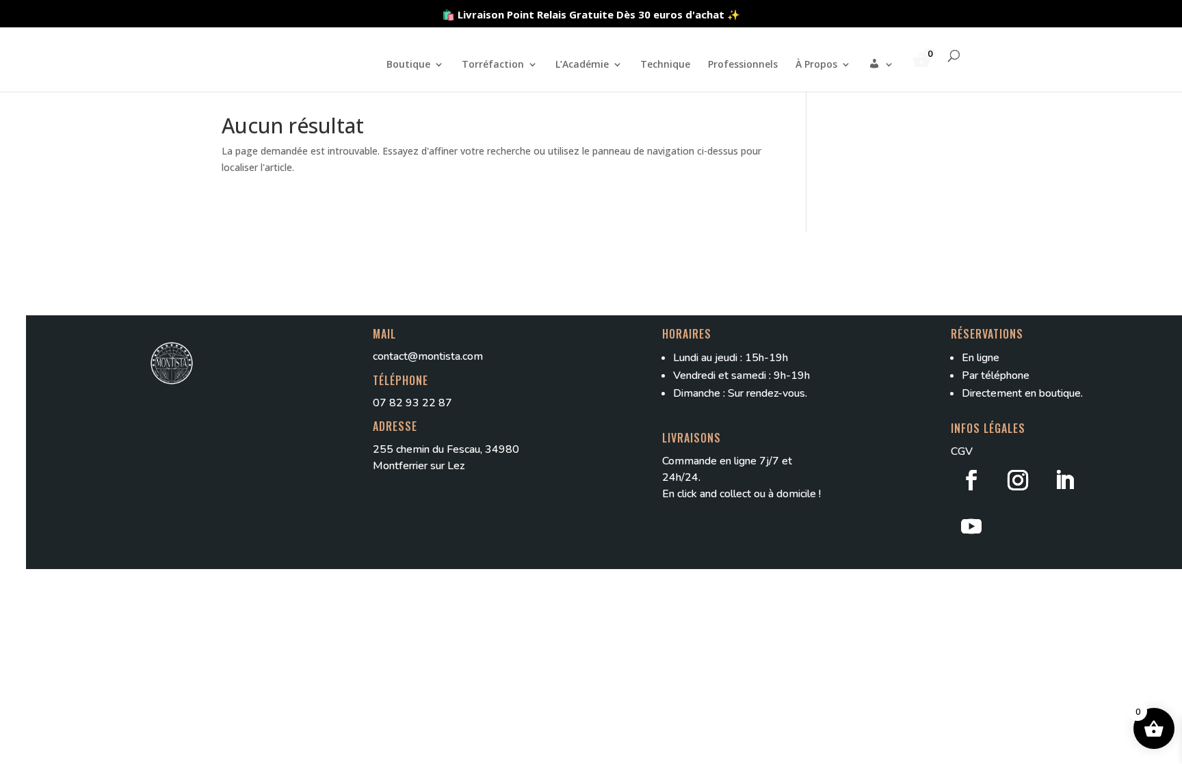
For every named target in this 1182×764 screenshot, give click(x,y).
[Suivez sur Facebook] (971, 480)
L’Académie (582, 65)
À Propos (816, 65)
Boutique (408, 65)
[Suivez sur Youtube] (971, 526)
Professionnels (743, 65)
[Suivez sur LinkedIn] (1064, 480)
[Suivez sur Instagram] (1017, 480)
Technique (665, 65)
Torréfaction (493, 65)
